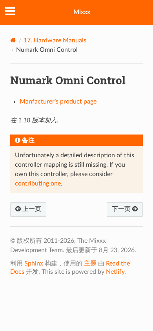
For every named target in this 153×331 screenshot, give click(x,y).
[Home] (13, 40)
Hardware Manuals (55, 40)
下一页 (122, 209)
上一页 (31, 209)
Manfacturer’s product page (58, 101)
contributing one (38, 183)
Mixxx (81, 12)
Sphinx (33, 263)
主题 (90, 263)
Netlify (115, 272)
